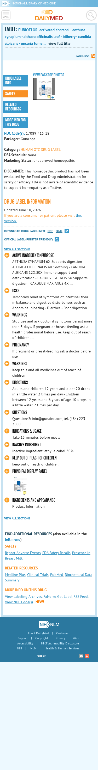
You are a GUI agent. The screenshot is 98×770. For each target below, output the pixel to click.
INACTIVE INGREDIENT (26, 445)
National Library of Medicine (34, 3)
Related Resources (13, 107)
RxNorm (49, 596)
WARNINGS (19, 315)
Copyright (41, 638)
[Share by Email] (81, 656)
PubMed (56, 574)
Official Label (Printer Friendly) (28, 239)
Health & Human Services (62, 648)
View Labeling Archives (23, 596)
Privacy (60, 638)
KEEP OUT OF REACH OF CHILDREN (34, 458)
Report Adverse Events (23, 552)
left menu (12, 539)
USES (15, 291)
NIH (19, 648)
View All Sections (17, 249)
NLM (33, 648)
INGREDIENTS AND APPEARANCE (33, 500)
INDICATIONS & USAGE (27, 431)
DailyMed (49, 15)
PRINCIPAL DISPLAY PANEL (29, 471)
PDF (50, 231)
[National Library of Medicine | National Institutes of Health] (49, 624)
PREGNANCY (20, 345)
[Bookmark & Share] (87, 656)
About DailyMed (38, 633)
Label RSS (82, 56)
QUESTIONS (19, 412)
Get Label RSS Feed (72, 596)
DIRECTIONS (20, 382)
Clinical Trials (38, 574)
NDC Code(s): (14, 133)
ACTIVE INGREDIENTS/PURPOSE (33, 255)
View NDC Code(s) (19, 602)
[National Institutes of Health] (7, 3)
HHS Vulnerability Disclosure (60, 643)
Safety (10, 93)
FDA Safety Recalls (56, 552)
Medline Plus (15, 574)
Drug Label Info (13, 80)
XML (59, 231)
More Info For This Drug (15, 122)
